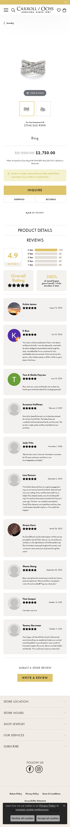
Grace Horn (29, 525)
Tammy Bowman (32, 625)
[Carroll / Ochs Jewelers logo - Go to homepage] (35, 10)
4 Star (30, 253)
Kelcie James (30, 304)
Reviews (35, 240)
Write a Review (35, 678)
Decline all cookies (22, 818)
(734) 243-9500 (35, 125)
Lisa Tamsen (29, 475)
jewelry (10, 23)
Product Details (35, 230)
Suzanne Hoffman (33, 404)
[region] (35, 66)
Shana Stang (29, 566)
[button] (13, 10)
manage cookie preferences (32, 809)
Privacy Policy (32, 793)
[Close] (65, 2)
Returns (51, 199)
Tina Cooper (29, 598)
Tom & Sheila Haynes (34, 374)
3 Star (30, 257)
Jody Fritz (28, 442)
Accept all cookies (48, 818)
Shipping (19, 199)
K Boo (26, 330)
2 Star (30, 261)
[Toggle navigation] (6, 10)
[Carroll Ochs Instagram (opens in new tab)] (39, 769)
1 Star (30, 264)
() (61, 250)
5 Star (30, 250)
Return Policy (16, 793)
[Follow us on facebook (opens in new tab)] (30, 769)
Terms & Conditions (51, 793)
